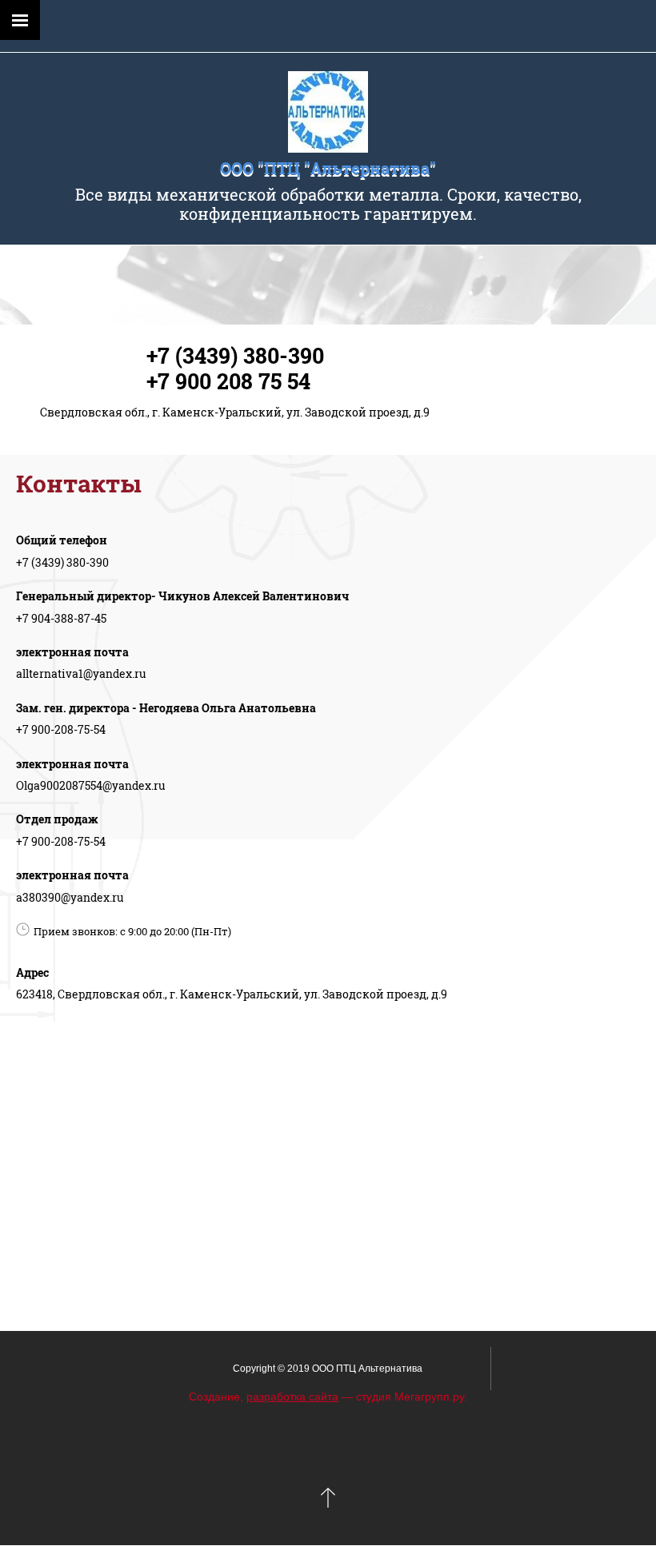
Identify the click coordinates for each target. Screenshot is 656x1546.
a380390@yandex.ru (70, 897)
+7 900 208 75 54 (228, 381)
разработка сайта (292, 1396)
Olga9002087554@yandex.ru (91, 785)
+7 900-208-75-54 (61, 729)
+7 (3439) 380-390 (235, 355)
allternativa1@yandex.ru (81, 673)
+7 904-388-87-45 (61, 618)
